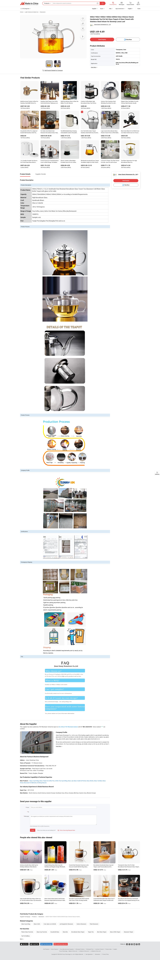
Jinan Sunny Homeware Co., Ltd (102, 24)
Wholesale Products (80, 949)
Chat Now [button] (129, 39)
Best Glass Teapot (101, 932)
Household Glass (54, 932)
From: (27, 807)
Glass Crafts (37, 924)
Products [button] (46, 3)
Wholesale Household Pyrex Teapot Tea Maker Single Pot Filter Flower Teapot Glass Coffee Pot (90, 161)
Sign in (138, 4)
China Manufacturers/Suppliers (67, 949)
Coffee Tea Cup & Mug (61, 781)
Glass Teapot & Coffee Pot (47, 781)
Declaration (97, 954)
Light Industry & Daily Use (31, 12)
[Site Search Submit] (103, 3)
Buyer (101, 8)
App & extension (120, 8)
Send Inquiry (102, 39)
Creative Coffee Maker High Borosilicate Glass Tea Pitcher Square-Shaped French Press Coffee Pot (88, 102)
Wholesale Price (89, 949)
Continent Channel (99, 949)
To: (28, 812)
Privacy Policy (105, 954)
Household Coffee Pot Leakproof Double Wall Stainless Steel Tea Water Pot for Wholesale (28, 132)
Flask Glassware (94, 924)
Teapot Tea (91, 932)
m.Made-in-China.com (84, 951)
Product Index (108, 949)
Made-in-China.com (72, 951)
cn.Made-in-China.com (96, 951)
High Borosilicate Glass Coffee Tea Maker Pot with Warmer (69, 102)
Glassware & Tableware (30, 782)
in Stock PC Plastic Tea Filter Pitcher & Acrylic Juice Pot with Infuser (110, 161)
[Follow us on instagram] (132, 944)
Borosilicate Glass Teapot (77, 932)
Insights (115, 949)
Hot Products (46, 949)
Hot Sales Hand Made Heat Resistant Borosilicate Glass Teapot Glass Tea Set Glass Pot (50, 132)
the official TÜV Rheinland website (68, 727)
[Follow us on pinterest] (137, 944)
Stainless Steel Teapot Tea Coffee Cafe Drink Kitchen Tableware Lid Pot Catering (49, 102)
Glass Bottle (90, 781)
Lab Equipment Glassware (66, 924)
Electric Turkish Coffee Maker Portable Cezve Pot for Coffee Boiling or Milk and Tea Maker (68, 161)
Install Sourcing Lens (61, 944)
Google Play (34, 944)
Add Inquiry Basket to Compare (53, 70)
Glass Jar (70, 781)
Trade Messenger (46, 944)
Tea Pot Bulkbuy (25, 936)
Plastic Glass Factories (27, 932)
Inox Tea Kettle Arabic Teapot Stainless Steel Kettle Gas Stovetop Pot (90, 132)
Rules (139, 8)
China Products (54, 949)
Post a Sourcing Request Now (66, 830)
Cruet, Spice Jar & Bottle (50, 924)
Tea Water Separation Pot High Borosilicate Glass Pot (129, 161)
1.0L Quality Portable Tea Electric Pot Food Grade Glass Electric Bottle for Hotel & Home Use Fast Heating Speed (28, 161)
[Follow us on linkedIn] (139, 944)
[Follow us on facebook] (127, 944)
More (21, 939)
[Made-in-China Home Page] (29, 3)
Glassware (42, 12)
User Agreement (89, 954)
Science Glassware (81, 924)
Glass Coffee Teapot (115, 932)
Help (110, 8)
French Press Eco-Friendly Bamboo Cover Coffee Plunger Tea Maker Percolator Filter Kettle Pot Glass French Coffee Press (50, 161)
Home (21, 12)
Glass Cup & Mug (34, 781)
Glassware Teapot (128, 932)
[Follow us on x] (129, 944)
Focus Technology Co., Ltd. (68, 954)
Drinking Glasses (42, 782)
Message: (26, 816)
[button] (97, 3)
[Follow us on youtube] (134, 944)
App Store (24, 944)
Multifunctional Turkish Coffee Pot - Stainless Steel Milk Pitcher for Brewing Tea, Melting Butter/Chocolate (29, 102)
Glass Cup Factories (42, 932)
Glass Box (65, 932)
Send (32, 830)
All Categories (25, 8)
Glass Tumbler (98, 781)
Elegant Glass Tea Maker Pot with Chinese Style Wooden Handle (129, 102)
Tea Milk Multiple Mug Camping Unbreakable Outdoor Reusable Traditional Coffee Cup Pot (69, 132)
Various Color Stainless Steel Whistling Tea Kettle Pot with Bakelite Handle (108, 102)
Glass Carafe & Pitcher (80, 781)
